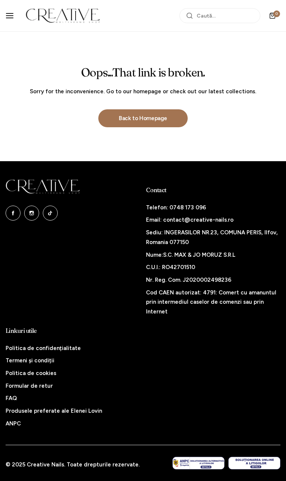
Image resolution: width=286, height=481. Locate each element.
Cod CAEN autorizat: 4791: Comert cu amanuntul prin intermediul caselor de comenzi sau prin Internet (211, 302)
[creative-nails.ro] (63, 15)
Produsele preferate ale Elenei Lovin (54, 410)
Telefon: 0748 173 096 (176, 207)
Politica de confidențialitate (43, 348)
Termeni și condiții (30, 360)
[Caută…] (189, 15)
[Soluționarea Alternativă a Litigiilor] (198, 463)
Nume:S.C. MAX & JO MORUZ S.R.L (190, 255)
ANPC (13, 423)
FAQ (11, 398)
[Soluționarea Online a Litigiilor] (254, 463)
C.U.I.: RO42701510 (170, 267)
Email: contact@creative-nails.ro (189, 219)
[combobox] (219, 15)
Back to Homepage (143, 118)
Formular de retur (29, 385)
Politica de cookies (31, 373)
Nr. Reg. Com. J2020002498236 (188, 280)
